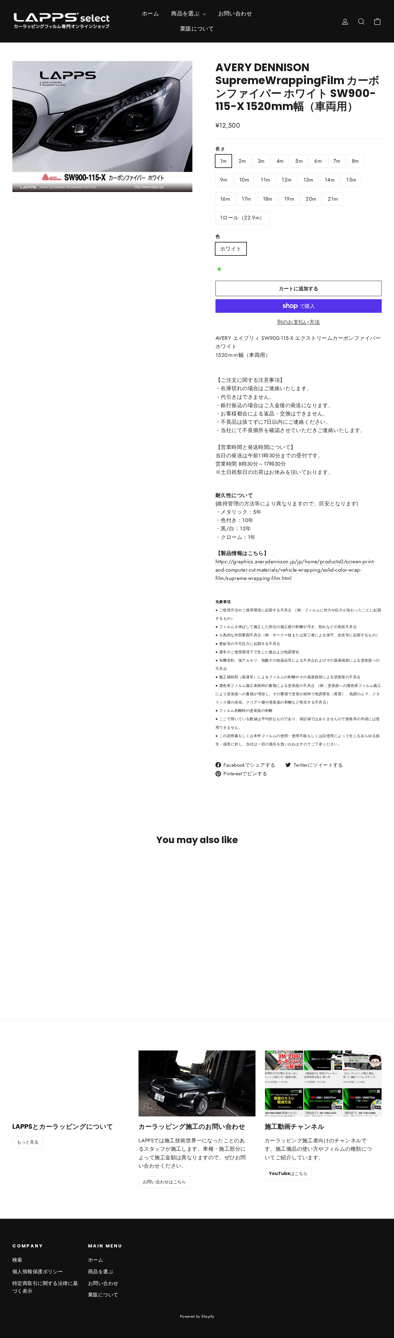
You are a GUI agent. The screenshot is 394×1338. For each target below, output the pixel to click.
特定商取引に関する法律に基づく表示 (45, 1287)
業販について (197, 29)
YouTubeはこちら (288, 1173)
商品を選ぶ (186, 14)
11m (265, 179)
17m (246, 198)
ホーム (150, 14)
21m (333, 198)
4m (280, 161)
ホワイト (231, 248)
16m (225, 198)
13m (308, 179)
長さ (220, 149)
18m (267, 198)
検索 (17, 1259)
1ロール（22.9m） (242, 217)
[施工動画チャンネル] (323, 1083)
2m (242, 161)
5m (299, 161)
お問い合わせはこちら (164, 1182)
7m (336, 161)
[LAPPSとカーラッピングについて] (70, 1083)
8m (355, 161)
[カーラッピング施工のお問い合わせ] (197, 1083)
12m (286, 179)
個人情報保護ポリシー (37, 1271)
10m (244, 179)
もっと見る (27, 1142)
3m (261, 161)
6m (318, 161)
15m (351, 179)
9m (223, 179)
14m (330, 179)
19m (289, 198)
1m (223, 161)
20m (311, 198)
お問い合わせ (235, 14)
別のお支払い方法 (298, 322)
